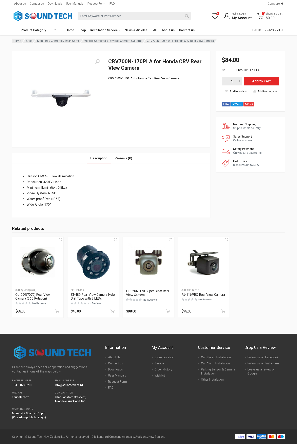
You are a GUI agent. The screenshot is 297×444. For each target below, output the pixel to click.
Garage (159, 363)
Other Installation (212, 379)
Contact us (187, 30)
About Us (20, 3)
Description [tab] (98, 158)
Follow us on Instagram (263, 363)
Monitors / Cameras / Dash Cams (58, 40)
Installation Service (104, 30)
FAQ (112, 3)
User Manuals (74, 3)
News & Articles (136, 30)
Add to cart (261, 81)
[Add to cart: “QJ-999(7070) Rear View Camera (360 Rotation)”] (57, 311)
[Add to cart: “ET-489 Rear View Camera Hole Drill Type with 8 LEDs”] (112, 311)
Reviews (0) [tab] (123, 158)
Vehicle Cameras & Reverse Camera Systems (113, 40)
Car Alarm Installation (215, 363)
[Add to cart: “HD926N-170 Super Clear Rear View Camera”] (168, 311)
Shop (82, 30)
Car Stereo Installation (216, 357)
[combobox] (134, 16)
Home (70, 30)
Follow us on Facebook (263, 357)
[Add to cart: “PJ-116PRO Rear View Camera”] (223, 311)
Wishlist (160, 375)
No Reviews (39, 303)
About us (168, 30)
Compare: (275, 3)
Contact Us (37, 3)
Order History (163, 369)
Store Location (164, 357)
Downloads (55, 3)
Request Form (96, 3)
